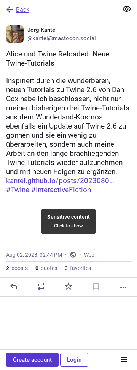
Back (22, 9)
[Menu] (124, 360)
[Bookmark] (95, 286)
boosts (17, 268)
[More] (123, 287)
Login (74, 359)
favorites (78, 268)
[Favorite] (68, 286)
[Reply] (13, 286)
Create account (32, 359)
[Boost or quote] (41, 286)
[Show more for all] (126, 9)
